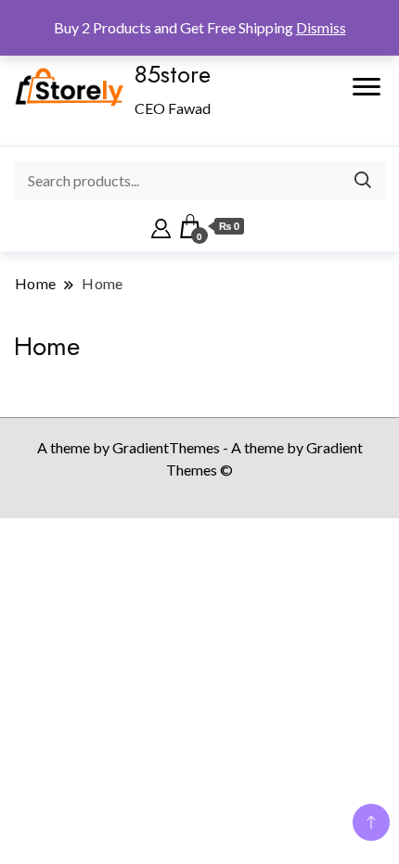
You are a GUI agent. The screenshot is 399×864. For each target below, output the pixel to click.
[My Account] (161, 226)
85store (173, 74)
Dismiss (321, 27)
